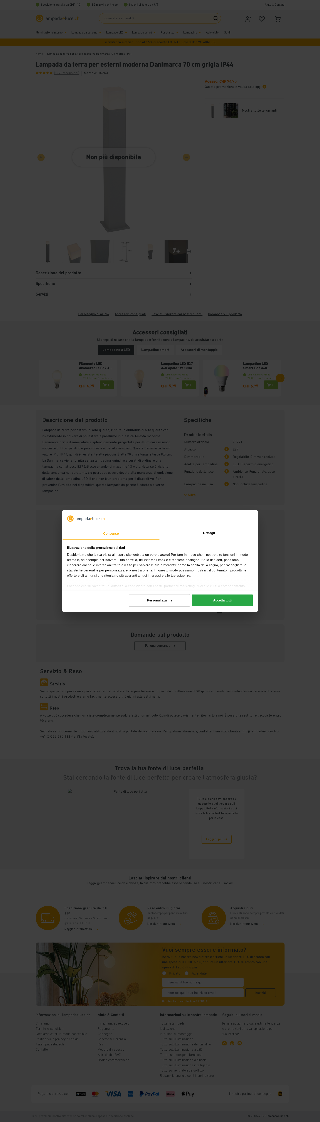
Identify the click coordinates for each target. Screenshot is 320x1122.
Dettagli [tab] (209, 533)
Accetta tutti (222, 600)
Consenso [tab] (111, 533)
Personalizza (157, 600)
